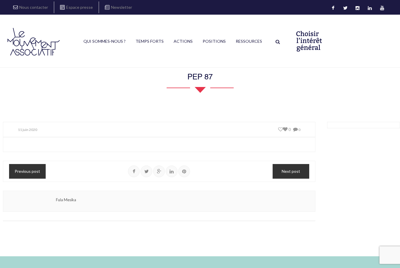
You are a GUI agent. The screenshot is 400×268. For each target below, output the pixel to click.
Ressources (249, 41)
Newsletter (121, 7)
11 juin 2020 (27, 129)
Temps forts (150, 41)
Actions (183, 41)
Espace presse (79, 7)
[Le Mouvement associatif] (33, 42)
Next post (291, 171)
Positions (214, 41)
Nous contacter (33, 7)
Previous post (27, 171)
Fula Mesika (66, 199)
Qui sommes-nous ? (104, 41)
